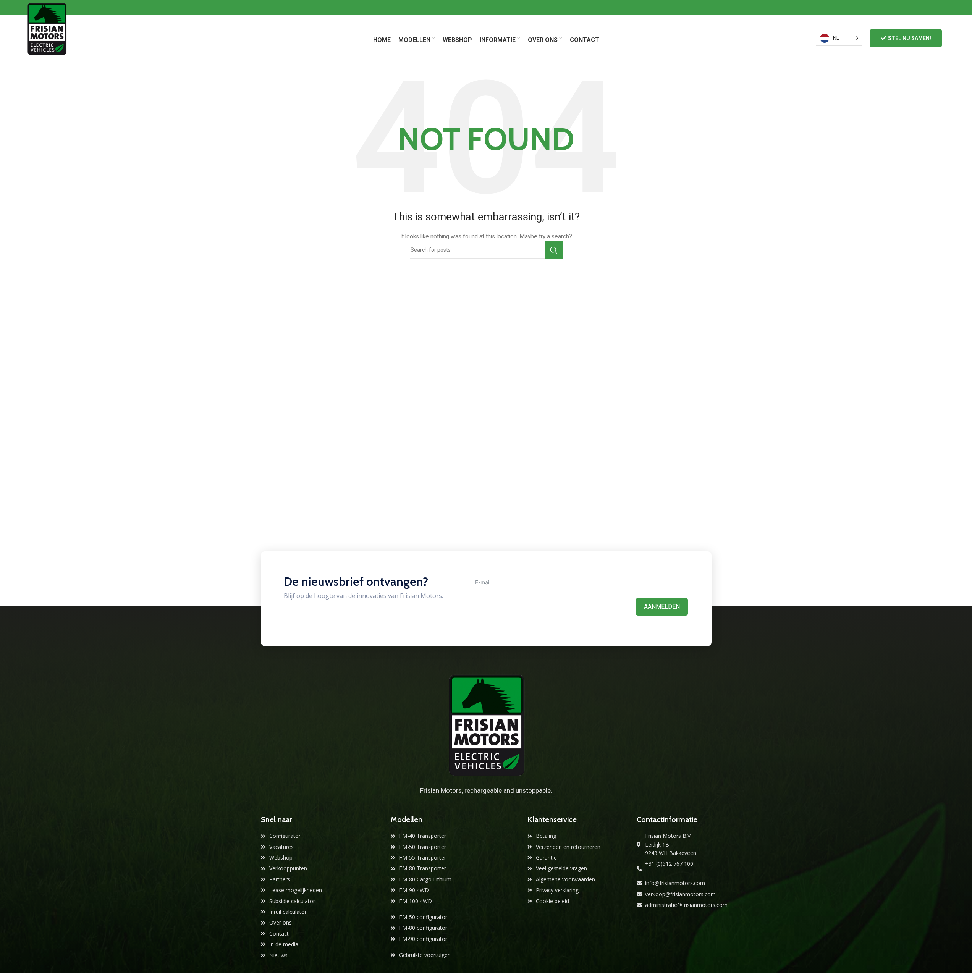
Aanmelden (662, 606)
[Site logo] (46, 38)
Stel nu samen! (909, 38)
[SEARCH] (554, 250)
